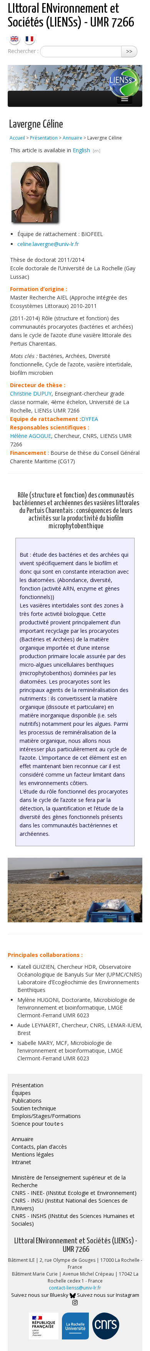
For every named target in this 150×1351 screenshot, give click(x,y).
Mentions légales (33, 1154)
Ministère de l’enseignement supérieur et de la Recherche (69, 1181)
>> (129, 51)
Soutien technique (34, 1108)
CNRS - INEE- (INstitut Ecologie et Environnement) (74, 1192)
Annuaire (72, 138)
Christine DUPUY (31, 393)
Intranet (21, 1162)
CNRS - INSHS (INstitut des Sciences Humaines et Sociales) (73, 1219)
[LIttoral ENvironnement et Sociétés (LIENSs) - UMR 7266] (15, 38)
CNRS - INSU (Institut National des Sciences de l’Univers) (70, 1204)
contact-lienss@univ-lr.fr (75, 1287)
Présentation (44, 138)
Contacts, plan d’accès (39, 1146)
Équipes (21, 1092)
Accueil (17, 138)
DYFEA (89, 419)
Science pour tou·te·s (37, 1123)
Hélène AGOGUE (30, 435)
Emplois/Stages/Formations (46, 1116)
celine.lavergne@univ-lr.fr (48, 244)
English (82, 150)
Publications (27, 1100)
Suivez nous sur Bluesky (40, 1294)
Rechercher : (23, 51)
